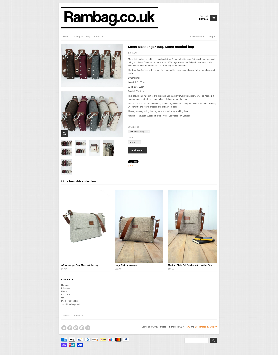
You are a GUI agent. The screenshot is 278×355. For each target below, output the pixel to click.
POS (188, 327)
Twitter (63, 327)
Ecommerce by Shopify (206, 327)
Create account (197, 36)
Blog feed (87, 327)
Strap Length (133, 127)
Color (130, 137)
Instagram (75, 327)
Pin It (130, 166)
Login (212, 36)
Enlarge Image (64, 133)
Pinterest (81, 327)
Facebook (69, 327)
